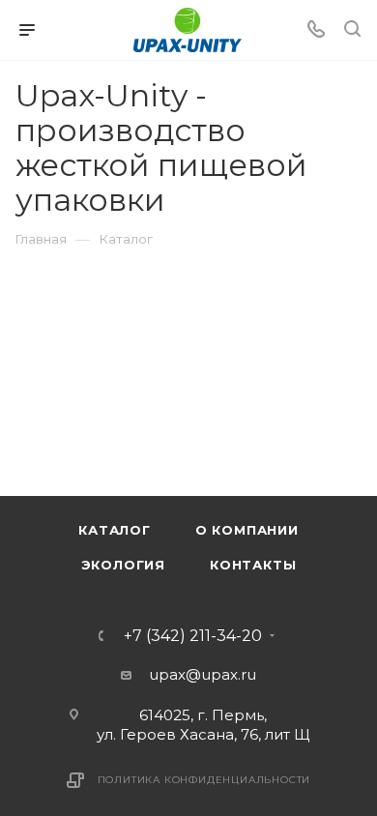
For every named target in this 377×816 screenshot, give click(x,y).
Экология (123, 564)
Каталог (114, 530)
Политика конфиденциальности (204, 779)
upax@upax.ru (202, 674)
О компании (247, 530)
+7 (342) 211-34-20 (193, 636)
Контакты (253, 564)
